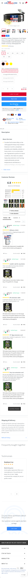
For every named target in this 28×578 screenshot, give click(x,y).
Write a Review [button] (14, 210)
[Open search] (20, 3)
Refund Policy (6, 437)
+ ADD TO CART (14, 94)
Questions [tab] (15, 217)
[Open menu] (2, 3)
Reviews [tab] (5, 217)
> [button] (14, 409)
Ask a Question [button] (14, 213)
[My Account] (23, 3)
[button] (22, 253)
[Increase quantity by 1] (12, 88)
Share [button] (5, 253)
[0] (25, 3)
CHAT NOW (14, 528)
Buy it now (14, 99)
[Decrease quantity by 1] (3, 88)
